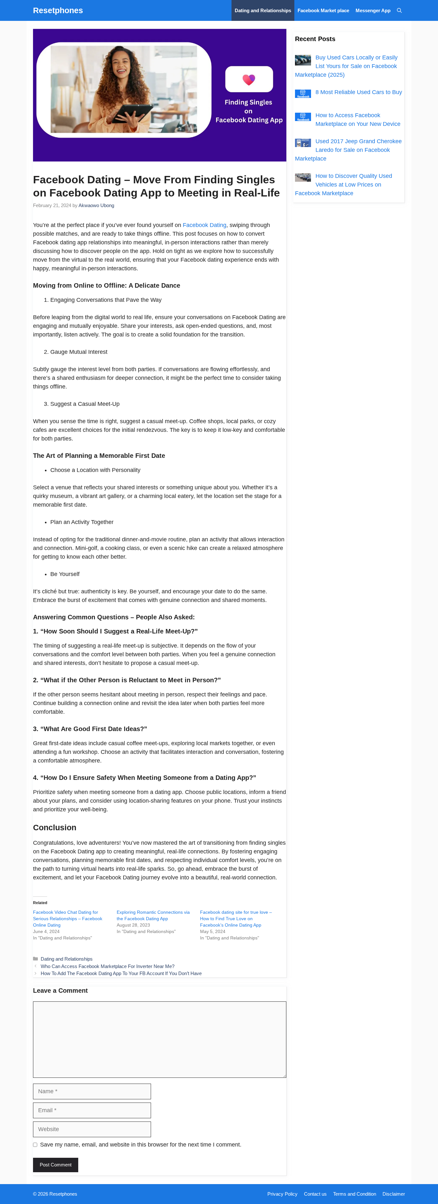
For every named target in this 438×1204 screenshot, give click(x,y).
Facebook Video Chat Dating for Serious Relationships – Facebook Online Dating (67, 919)
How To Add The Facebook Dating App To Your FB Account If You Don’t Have (121, 973)
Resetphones (58, 10)
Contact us (315, 1194)
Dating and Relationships (263, 10)
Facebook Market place (323, 10)
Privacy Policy (282, 1194)
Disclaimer (394, 1194)
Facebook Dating (203, 225)
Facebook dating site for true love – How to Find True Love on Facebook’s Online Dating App (236, 919)
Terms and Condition (354, 1194)
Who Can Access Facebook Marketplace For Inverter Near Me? (107, 966)
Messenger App (373, 10)
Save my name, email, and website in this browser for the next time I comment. (140, 1144)
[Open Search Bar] (399, 10)
